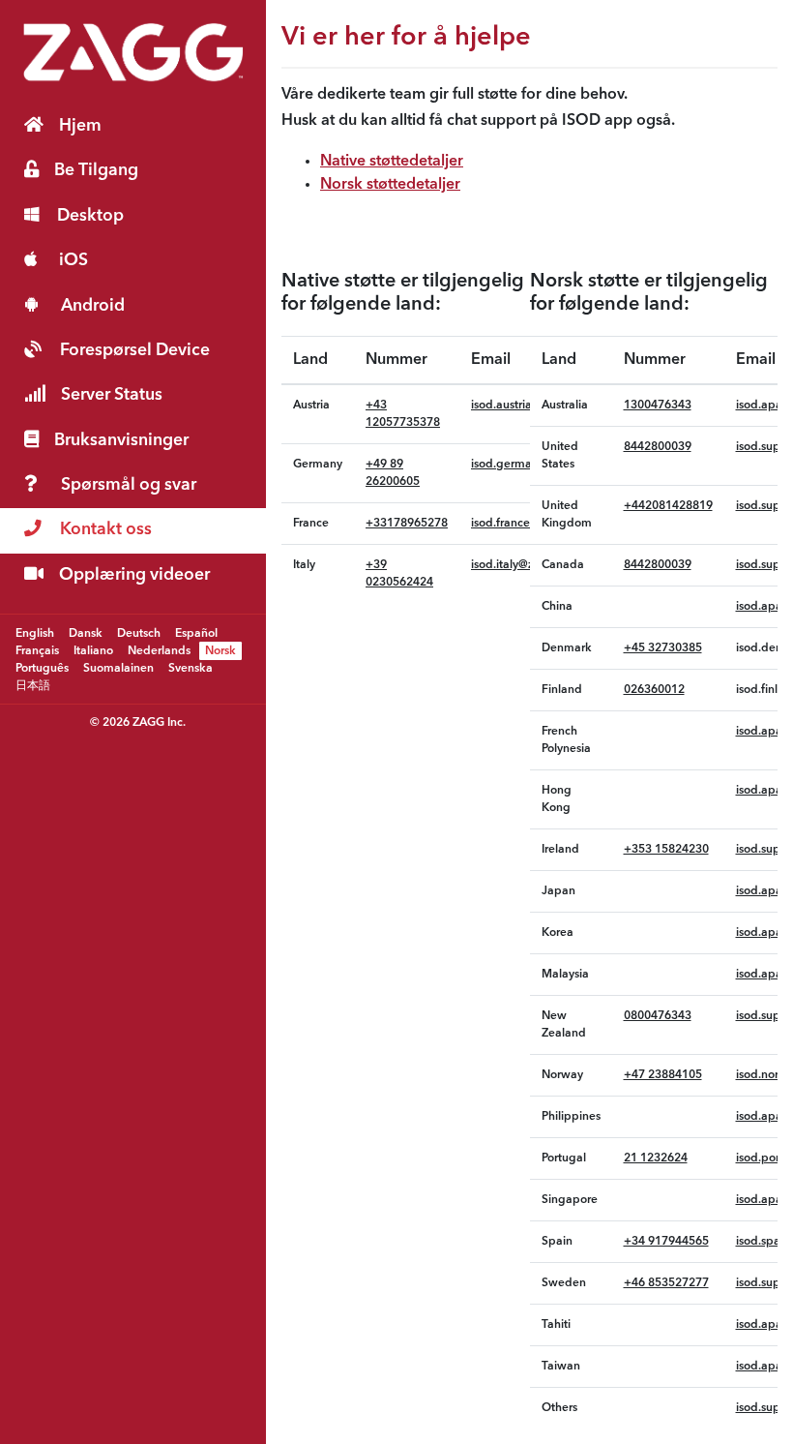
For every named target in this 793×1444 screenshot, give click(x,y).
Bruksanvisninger (121, 441)
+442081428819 (668, 506)
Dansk (86, 633)
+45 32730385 (663, 648)
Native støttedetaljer (391, 161)
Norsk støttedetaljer (390, 185)
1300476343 (657, 405)
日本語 (32, 685)
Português (42, 668)
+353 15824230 (666, 850)
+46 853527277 (666, 1283)
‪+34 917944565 (666, 1242)
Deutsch (139, 633)
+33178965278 (407, 523)
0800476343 (657, 1016)
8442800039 (657, 447)
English (34, 633)
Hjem (80, 126)
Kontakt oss (106, 530)
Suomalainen (118, 668)
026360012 (654, 690)
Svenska (190, 668)
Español (196, 633)
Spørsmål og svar (128, 485)
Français (37, 650)
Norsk (220, 650)
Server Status (111, 395)
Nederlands (159, 650)
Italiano (93, 650)
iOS (73, 261)
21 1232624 (656, 1158)
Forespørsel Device (135, 351)
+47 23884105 (663, 1075)
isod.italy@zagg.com (526, 565)
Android (93, 306)
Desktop (90, 216)
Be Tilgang (96, 171)
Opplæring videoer (134, 575)
